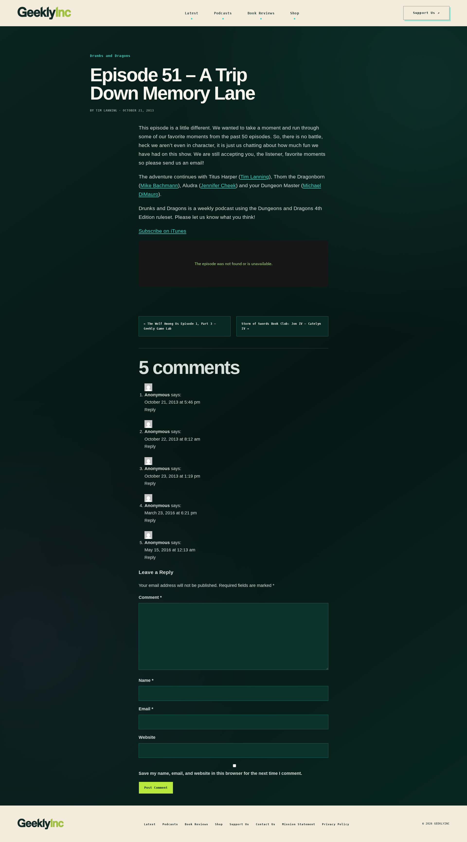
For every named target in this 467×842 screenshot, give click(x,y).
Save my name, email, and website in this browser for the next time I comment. (220, 773)
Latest (191, 13)
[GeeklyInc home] (44, 13)
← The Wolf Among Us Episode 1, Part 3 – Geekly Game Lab (180, 326)
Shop (294, 13)
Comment (150, 597)
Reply (150, 409)
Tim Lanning (254, 176)
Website (147, 737)
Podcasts (223, 13)
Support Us (239, 824)
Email (146, 708)
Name (146, 680)
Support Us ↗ (426, 13)
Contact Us (265, 824)
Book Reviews (261, 13)
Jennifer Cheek (218, 185)
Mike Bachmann (159, 185)
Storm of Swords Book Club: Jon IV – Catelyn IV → (281, 326)
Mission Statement (298, 824)
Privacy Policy (335, 824)
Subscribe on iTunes (162, 231)
